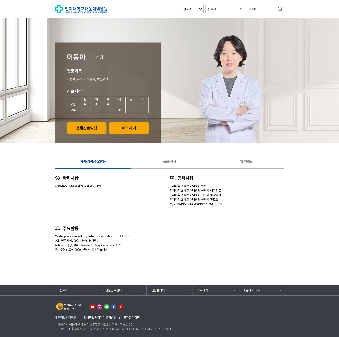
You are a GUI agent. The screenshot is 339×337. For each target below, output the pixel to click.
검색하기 (280, 9)
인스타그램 (99, 306)
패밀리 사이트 (251, 290)
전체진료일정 (86, 128)
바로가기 (202, 290)
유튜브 (92, 306)
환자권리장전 (131, 317)
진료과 (64, 290)
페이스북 (113, 306)
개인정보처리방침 (66, 317)
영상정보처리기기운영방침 (100, 317)
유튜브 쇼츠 (120, 306)
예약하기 (129, 128)
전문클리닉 (158, 290)
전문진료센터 (113, 290)
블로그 (106, 306)
